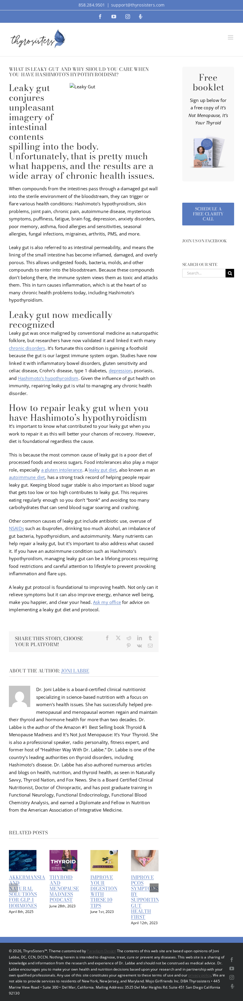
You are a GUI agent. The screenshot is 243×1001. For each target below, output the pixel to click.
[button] (13, 887)
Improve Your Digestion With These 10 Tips (103, 891)
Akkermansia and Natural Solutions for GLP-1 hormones (27, 891)
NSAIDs (16, 528)
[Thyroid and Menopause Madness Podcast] (63, 853)
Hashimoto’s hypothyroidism (48, 378)
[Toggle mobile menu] (231, 37)
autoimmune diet (27, 477)
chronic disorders (27, 348)
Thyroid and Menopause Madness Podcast (64, 889)
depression (120, 370)
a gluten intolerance (61, 470)
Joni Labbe (75, 670)
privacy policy (199, 975)
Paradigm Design (101, 950)
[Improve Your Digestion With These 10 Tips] (104, 853)
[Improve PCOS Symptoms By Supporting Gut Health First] (145, 853)
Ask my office (107, 602)
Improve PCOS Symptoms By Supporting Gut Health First (147, 897)
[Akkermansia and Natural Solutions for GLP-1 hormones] (22, 853)
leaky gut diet (102, 470)
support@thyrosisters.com (138, 5)
